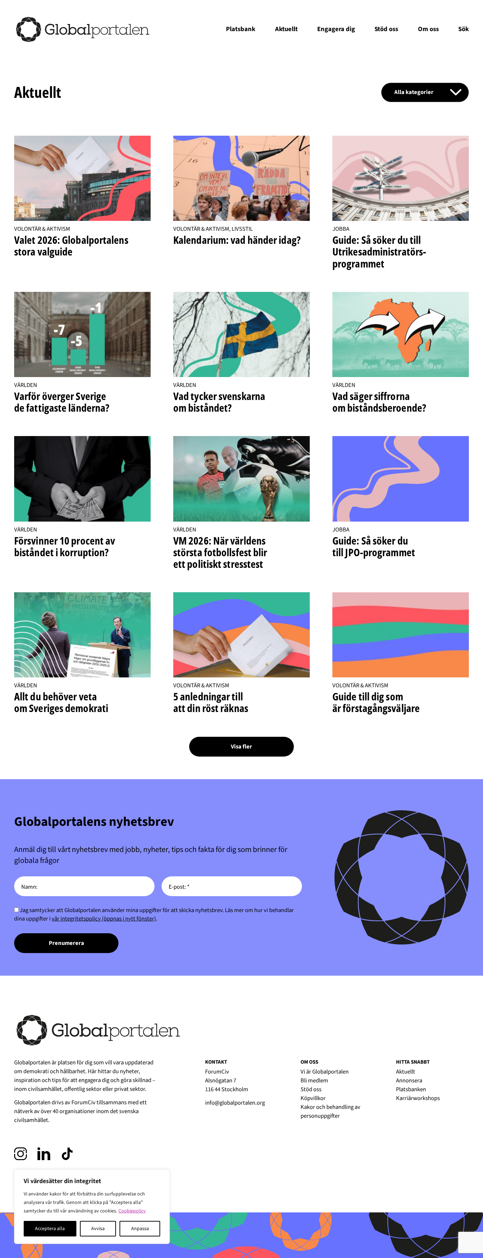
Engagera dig (336, 29)
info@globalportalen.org (235, 1103)
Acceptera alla (50, 1228)
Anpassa (140, 1228)
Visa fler (241, 746)
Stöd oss (386, 29)
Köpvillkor (313, 1098)
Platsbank (240, 29)
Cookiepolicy (132, 1211)
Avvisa (98, 1228)
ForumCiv (83, 1102)
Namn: (29, 887)
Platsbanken (411, 1089)
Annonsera (409, 1080)
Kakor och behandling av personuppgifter (330, 1111)
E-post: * (179, 887)
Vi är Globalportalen (325, 1072)
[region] (92, 1207)
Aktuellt (286, 29)
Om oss (428, 29)
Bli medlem (314, 1080)
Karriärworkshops (418, 1098)
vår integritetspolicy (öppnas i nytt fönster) (104, 919)
